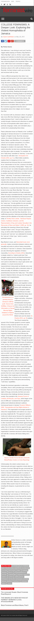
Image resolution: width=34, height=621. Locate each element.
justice (10, 577)
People (18, 1)
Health (10, 572)
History (4, 574)
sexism (26, 579)
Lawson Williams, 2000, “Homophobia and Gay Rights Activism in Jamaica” (16, 407)
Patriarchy (5, 579)
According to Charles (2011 (16, 253)
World (4, 583)
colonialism (25, 568)
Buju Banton (16, 568)
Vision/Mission (5, 1)
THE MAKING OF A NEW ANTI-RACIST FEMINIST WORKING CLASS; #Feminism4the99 (14, 599)
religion (19, 579)
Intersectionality (23, 574)
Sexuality (17, 581)
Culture (4, 570)
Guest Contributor (8, 37)
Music (22, 577)
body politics (6, 568)
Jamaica (4, 577)
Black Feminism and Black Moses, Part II (14, 605)
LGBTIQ (16, 577)
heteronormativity (20, 572)
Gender (4, 572)
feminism (25, 570)
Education (12, 570)
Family (19, 570)
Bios (12, 1)
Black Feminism (23, 566)
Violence (24, 581)
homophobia (12, 574)
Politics (13, 579)
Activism (14, 566)
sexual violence (7, 581)
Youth (9, 583)
